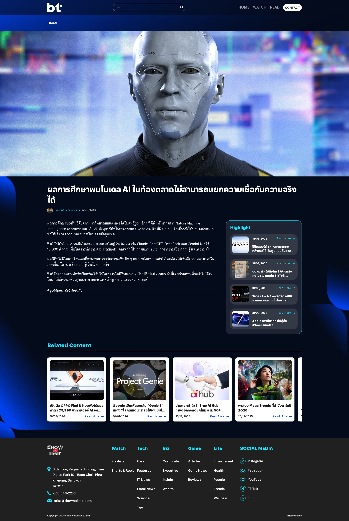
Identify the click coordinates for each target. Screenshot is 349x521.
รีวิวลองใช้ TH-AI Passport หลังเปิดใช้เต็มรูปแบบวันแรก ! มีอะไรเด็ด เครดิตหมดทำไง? (273, 250)
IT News (143, 479)
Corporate (171, 461)
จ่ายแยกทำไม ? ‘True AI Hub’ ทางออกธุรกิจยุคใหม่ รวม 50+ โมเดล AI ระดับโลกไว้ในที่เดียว (198, 410)
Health (219, 470)
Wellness (221, 498)
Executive (170, 470)
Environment (223, 461)
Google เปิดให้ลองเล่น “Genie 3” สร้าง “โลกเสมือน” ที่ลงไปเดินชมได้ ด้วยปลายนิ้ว (138, 410)
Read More (283, 238)
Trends (219, 488)
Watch (259, 7)
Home (243, 7)
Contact (292, 7)
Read (275, 7)
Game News (197, 470)
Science (143, 498)
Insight (168, 479)
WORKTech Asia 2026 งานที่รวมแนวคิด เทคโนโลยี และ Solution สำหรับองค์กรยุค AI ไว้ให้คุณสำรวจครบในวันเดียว (272, 302)
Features (144, 470)
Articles (194, 461)
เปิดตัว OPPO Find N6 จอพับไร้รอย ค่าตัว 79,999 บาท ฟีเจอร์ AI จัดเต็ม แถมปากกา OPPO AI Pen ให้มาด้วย (77, 412)
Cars (140, 461)
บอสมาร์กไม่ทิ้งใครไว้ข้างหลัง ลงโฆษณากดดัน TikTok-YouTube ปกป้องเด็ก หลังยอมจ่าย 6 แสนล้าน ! (272, 277)
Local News (146, 488)
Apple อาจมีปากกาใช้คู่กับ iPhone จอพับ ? (269, 323)
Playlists (118, 461)
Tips (140, 507)
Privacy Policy (294, 515)
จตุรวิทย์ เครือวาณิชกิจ (67, 210)
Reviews (194, 479)
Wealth (168, 488)
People (219, 479)
